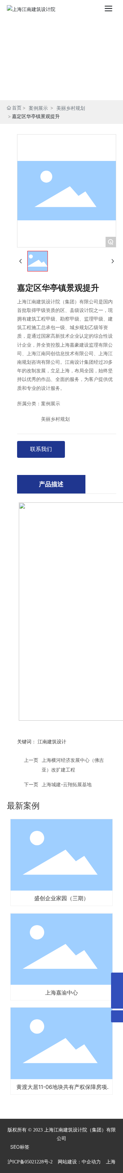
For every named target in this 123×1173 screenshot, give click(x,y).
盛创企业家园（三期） (61, 898)
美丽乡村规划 (70, 108)
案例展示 (38, 108)
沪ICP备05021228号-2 (30, 1161)
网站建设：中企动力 (79, 1161)
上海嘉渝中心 (61, 992)
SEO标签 (19, 1147)
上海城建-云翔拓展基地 (67, 784)
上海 (110, 1161)
